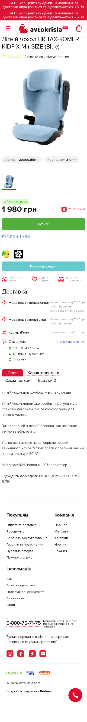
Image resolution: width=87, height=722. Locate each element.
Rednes (46, 691)
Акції (9, 579)
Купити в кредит (43, 266)
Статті (10, 605)
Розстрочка (15, 531)
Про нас (61, 525)
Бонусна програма (20, 585)
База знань (15, 598)
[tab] (12, 373)
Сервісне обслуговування (26, 538)
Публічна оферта (19, 551)
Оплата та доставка (21, 525)
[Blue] (9, 182)
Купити (43, 224)
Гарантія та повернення (24, 544)
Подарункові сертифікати (25, 592)
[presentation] (12, 372)
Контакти (61, 538)
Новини (60, 544)
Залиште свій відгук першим (46, 57)
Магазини (62, 531)
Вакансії (61, 551)
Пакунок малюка (19, 557)
